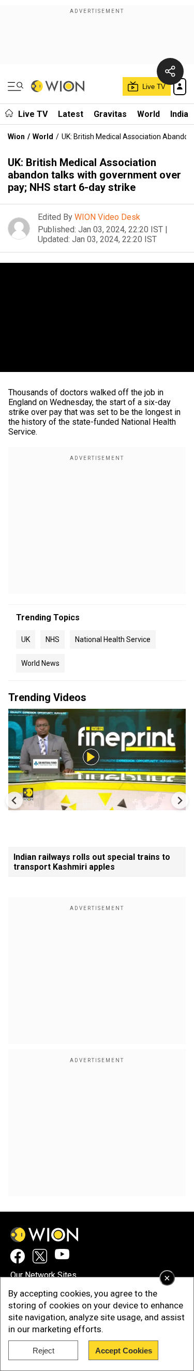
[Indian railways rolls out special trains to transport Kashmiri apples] (97, 805)
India (179, 114)
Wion (16, 136)
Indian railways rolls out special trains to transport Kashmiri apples (91, 862)
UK (25, 639)
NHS (52, 639)
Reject (43, 1350)
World (148, 114)
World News (40, 663)
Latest (70, 114)
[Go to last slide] (14, 800)
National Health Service (113, 639)
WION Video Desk (107, 217)
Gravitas (110, 114)
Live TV (33, 114)
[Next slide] (179, 800)
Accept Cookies (123, 1350)
